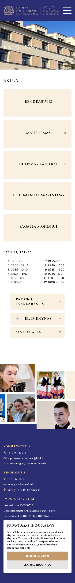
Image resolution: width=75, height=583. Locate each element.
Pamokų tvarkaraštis (30, 301)
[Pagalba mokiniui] (37, 227)
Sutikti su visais (37, 556)
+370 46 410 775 (16, 453)
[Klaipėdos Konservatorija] (31, 10)
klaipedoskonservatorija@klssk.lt (24, 458)
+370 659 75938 (16, 479)
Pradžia (7, 60)
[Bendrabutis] (37, 103)
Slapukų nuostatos (37, 564)
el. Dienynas (38, 318)
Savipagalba (28, 332)
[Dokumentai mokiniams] (37, 196)
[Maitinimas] (37, 134)
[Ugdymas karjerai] (37, 165)
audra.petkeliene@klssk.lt (21, 484)
